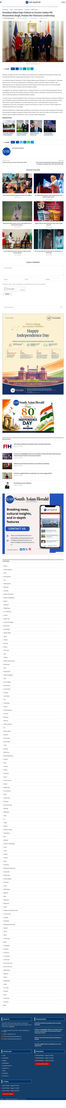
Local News (7, 956)
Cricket (5, 615)
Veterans (6, 713)
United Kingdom (8, 569)
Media (5, 822)
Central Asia (7, 798)
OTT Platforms (7, 611)
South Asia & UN (8, 963)
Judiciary (6, 590)
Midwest (6, 892)
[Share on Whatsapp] (28, 69)
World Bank (7, 833)
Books (5, 942)
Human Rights (7, 682)
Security (6, 748)
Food (5, 678)
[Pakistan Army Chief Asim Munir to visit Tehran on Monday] (7, 466)
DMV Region (7, 889)
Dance (5, 636)
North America (7, 780)
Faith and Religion (8, 675)
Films (5, 762)
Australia (6, 808)
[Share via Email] (31, 69)
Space (5, 777)
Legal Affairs (7, 741)
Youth (5, 745)
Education (6, 773)
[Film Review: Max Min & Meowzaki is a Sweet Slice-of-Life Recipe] (49, 239)
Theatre (6, 657)
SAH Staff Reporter (9, 18)
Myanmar (6, 587)
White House (7, 875)
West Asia (6, 604)
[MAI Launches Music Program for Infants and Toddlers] (17, 183)
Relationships (7, 583)
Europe (5, 784)
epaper (5, 601)
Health (5, 907)
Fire (5, 699)
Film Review (7, 738)
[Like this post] (13, 69)
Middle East (7, 787)
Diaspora (6, 717)
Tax (5, 580)
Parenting (6, 864)
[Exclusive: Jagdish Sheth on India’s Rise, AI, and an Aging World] (7, 476)
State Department (8, 755)
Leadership (6, 703)
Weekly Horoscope (8, 594)
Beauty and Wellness (9, 597)
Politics (5, 769)
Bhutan (5, 977)
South (5, 885)
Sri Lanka (6, 987)
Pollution (6, 692)
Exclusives (6, 952)
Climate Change (8, 829)
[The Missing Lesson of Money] (7, 485)
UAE (5, 654)
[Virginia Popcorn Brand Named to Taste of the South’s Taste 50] (49, 211)
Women (5, 854)
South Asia (6, 998)
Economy (6, 949)
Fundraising (7, 629)
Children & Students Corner (11, 910)
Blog (5, 1005)
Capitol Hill (6, 871)
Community (7, 959)
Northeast (6, 900)
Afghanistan (7, 970)
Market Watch (7, 731)
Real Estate (6, 664)
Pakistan (6, 991)
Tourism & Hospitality (9, 843)
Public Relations (8, 710)
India (5, 994)
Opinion (6, 928)
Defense (6, 840)
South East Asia (8, 805)
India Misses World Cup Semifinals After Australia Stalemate (32, 444)
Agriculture (6, 752)
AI (4, 819)
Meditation (6, 812)
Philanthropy (7, 608)
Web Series (6, 625)
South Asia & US (8, 966)
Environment (7, 685)
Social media (7, 689)
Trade (5, 850)
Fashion (6, 759)
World (5, 935)
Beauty (6, 566)
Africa (5, 794)
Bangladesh (7, 980)
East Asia (6, 801)
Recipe (5, 647)
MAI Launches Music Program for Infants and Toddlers (17, 195)
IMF (5, 836)
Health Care (7, 618)
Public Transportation (9, 661)
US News (6, 1001)
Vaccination (7, 696)
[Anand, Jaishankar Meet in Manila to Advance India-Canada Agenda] (17, 239)
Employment (7, 671)
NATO (5, 573)
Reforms (6, 720)
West (5, 896)
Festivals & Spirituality (9, 924)
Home (3, 6)
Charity (5, 706)
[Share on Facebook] (17, 69)
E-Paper (63, 2)
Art (4, 727)
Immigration (7, 945)
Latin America (7, 791)
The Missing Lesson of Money (22, 483)
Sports (5, 931)
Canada (6, 766)
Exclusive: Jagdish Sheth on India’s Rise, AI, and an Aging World (33, 473)
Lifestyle (6, 917)
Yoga (5, 815)
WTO (5, 668)
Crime (5, 847)
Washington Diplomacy (10, 868)
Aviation (6, 639)
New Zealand (7, 576)
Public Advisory (8, 724)
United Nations (7, 878)
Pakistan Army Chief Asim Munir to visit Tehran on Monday (31, 463)
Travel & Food (7, 914)
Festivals (6, 643)
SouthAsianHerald (22, 1099)
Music (5, 861)
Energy (5, 826)
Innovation (6, 650)
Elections (6, 734)
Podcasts (6, 882)
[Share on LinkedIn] (24, 69)
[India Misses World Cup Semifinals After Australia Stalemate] (7, 446)
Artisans (6, 857)
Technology (7, 938)
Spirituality (6, 921)
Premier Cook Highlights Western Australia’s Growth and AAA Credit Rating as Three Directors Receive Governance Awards (37, 454)
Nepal (5, 984)
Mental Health (7, 632)
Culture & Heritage (8, 622)
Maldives (6, 973)
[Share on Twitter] (20, 69)
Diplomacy (6, 903)
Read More (11, 1026)
